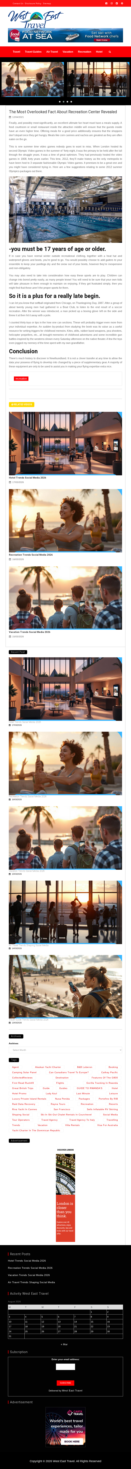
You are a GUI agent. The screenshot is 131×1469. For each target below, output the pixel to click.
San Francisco (62, 1109)
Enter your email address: (66, 1359)
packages (84, 1098)
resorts (113, 1104)
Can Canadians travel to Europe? (69, 1072)
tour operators (21, 1120)
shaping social (20, 1114)
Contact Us (18, 3)
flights (60, 1083)
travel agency (49, 1120)
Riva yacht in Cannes (24, 1109)
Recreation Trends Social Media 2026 (31, 554)
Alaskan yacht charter (48, 1067)
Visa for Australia (107, 1125)
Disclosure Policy (33, 3)
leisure (113, 1093)
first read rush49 (23, 1083)
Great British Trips (22, 1088)
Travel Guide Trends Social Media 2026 (28, 1019)
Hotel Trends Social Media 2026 (27, 477)
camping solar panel (24, 1072)
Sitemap (47, 3)
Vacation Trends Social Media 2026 (29, 632)
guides (63, 1088)
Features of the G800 (105, 1077)
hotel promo (19, 1093)
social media (110, 1114)
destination (62, 1077)
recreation (21, 378)
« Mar (64, 1344)
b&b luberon (84, 1067)
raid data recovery (23, 1104)
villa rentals (72, 1125)
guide (46, 1088)
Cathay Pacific (109, 1072)
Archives (13, 1043)
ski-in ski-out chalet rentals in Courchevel (66, 1114)
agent (15, 1067)
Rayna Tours (58, 1104)
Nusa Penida (62, 1098)
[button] (60, 101)
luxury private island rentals (29, 1098)
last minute (83, 1093)
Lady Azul (51, 1093)
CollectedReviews (22, 1077)
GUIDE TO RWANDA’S (89, 1088)
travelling (112, 1120)
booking (113, 1067)
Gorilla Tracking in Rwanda (102, 1083)
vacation (43, 1125)
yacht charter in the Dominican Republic (36, 1130)
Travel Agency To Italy (82, 1120)
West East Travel (72, 1390)
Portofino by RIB (108, 1098)
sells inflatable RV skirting (102, 1109)
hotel (115, 1088)
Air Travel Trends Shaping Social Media (29, 945)
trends (16, 1125)
